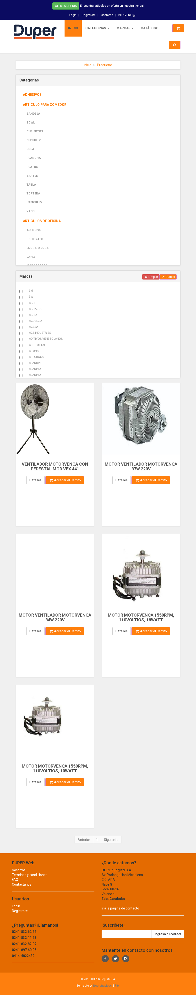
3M (31, 290)
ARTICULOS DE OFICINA (42, 221)
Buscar (170, 277)
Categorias (96, 28)
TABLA (31, 184)
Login (72, 15)
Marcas (123, 28)
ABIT (32, 303)
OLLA (30, 149)
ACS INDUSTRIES (40, 332)
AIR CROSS (36, 357)
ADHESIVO (34, 230)
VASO (31, 211)
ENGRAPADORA (38, 248)
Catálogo (149, 28)
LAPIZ (31, 256)
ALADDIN (35, 363)
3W (31, 296)
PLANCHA (34, 158)
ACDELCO (35, 321)
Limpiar (153, 277)
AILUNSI (34, 351)
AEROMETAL (37, 345)
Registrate (89, 15)
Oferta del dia (66, 6)
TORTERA (33, 193)
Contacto (107, 15)
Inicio (73, 28)
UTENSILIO (34, 202)
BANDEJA (33, 113)
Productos (105, 65)
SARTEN (32, 175)
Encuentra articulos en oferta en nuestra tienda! (112, 5)
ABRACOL (35, 309)
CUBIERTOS (35, 131)
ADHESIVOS (32, 95)
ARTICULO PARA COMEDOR (44, 105)
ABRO (33, 315)
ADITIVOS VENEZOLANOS (46, 338)
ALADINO (35, 369)
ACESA (33, 326)
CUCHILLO (34, 140)
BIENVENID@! (127, 15)
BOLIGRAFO (35, 239)
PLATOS (32, 167)
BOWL (31, 122)
